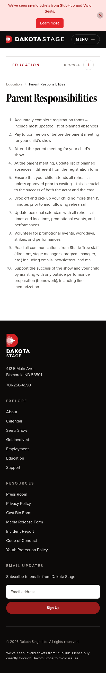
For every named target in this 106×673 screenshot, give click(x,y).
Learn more (49, 23)
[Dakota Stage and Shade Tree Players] (36, 39)
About (11, 412)
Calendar (14, 421)
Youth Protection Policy (27, 550)
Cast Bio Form (18, 512)
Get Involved (17, 439)
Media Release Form (24, 522)
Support (13, 467)
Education (14, 84)
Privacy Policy (18, 503)
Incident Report (20, 531)
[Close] (100, 15)
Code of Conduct (21, 540)
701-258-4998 (18, 385)
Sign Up (53, 607)
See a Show (16, 430)
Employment (17, 449)
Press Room (16, 494)
